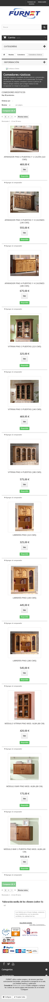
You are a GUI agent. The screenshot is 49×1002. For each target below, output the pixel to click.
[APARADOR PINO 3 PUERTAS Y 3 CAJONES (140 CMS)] (24, 202)
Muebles (11, 55)
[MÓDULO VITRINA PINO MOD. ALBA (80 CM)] (24, 706)
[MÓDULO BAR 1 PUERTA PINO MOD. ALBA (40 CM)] (24, 831)
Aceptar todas (20, 997)
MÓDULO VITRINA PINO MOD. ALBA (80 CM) (24, 724)
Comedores (21, 55)
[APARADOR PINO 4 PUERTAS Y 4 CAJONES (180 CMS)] (24, 265)
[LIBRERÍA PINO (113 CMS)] (24, 517)
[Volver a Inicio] (4, 54)
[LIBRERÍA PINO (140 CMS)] (24, 580)
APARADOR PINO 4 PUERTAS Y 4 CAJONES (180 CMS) (24, 284)
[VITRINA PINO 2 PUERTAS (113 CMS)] (24, 329)
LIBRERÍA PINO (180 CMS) (24, 661)
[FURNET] (24, 13)
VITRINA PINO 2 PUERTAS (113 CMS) (24, 346)
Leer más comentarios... (37, 925)
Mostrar (4, 105)
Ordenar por (6, 101)
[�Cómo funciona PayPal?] (20, 950)
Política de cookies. (19, 985)
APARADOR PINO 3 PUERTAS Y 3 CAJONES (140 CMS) (24, 221)
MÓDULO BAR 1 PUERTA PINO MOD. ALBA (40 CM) (24, 850)
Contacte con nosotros (31, 3)
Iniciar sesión (42, 2)
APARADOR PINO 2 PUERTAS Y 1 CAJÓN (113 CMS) (24, 158)
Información (11, 62)
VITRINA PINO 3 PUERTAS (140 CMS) (24, 409)
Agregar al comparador (14, 182)
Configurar (8, 997)
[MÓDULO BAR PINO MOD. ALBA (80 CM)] (24, 768)
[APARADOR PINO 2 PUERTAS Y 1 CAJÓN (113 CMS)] (24, 139)
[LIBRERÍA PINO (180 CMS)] (24, 643)
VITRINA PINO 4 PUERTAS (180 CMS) (24, 472)
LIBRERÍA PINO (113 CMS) (24, 535)
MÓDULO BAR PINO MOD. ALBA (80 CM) (24, 786)
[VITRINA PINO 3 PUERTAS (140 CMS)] (24, 391)
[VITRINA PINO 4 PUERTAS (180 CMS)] (24, 454)
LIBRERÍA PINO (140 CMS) (24, 598)
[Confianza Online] (12, 68)
